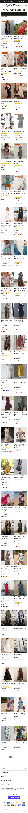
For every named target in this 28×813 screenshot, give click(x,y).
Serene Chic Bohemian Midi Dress (5, 258)
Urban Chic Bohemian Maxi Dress (5, 656)
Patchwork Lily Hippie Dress (7, 352)
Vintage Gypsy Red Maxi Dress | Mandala (7, 509)
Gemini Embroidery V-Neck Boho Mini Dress (20, 445)
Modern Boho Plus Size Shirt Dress (6, 130)
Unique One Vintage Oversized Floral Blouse (20, 353)
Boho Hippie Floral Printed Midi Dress (6, 192)
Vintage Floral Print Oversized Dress (6, 160)
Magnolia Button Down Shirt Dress (6, 413)
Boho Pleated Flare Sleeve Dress (20, 69)
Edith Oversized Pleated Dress (19, 684)
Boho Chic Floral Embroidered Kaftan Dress (7, 101)
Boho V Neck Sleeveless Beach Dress (6, 225)
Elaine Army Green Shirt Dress (6, 627)
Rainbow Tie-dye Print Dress (19, 567)
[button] (22, 5)
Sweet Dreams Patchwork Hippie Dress (6, 477)
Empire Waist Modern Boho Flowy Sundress (20, 258)
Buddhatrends (11, 810)
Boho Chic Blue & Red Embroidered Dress (19, 715)
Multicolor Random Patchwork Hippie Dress (20, 290)
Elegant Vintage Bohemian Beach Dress (19, 193)
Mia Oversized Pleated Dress (5, 445)
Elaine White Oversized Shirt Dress (18, 656)
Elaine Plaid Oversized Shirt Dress (5, 538)
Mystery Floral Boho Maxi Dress (7, 567)
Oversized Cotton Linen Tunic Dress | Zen (20, 382)
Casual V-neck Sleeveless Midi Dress (18, 225)
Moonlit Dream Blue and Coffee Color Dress (20, 598)
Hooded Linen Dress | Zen (7, 597)
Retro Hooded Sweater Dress (18, 476)
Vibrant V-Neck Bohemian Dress (6, 289)
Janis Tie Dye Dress (20, 507)
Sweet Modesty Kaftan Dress (5, 743)
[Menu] (2, 5)
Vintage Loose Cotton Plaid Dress (20, 321)
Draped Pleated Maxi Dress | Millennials (7, 684)
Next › (17, 757)
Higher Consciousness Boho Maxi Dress (6, 69)
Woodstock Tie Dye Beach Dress (7, 714)
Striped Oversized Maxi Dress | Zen (19, 130)
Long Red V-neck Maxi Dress (19, 537)
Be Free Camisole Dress (6, 381)
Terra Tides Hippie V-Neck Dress (19, 743)
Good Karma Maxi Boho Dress (19, 100)
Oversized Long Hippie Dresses (19, 37)
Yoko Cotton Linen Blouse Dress (6, 321)
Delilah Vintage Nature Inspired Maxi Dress (20, 414)
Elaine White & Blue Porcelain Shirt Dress (20, 627)
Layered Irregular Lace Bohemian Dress (19, 161)
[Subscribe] (26, 785)
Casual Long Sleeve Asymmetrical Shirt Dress (7, 38)
